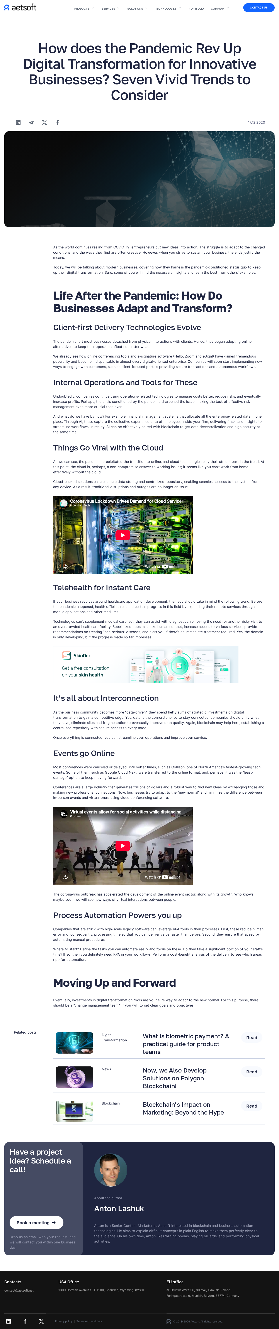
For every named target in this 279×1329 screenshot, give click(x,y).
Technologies (166, 8)
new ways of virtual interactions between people (135, 899)
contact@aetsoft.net (19, 1290)
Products (82, 8)
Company (218, 8)
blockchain (206, 722)
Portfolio (196, 8)
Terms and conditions (89, 1321)
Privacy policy (64, 1321)
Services (108, 8)
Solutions (135, 8)
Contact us (259, 7)
